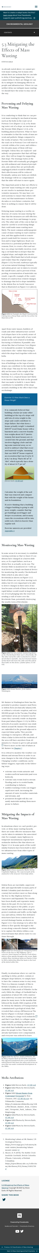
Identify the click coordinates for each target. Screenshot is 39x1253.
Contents (8, 32)
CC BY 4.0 (18, 481)
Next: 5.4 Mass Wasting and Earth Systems (21, 1251)
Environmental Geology (19, 24)
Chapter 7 (18, 748)
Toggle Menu (36, 7)
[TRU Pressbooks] (7, 7)
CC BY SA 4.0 (23, 1098)
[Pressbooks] (19, 1216)
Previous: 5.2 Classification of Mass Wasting (18, 1247)
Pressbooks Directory (27, 1226)
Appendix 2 (9, 531)
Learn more (7, 15)
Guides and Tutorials (11, 1226)
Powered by (19, 1222)
